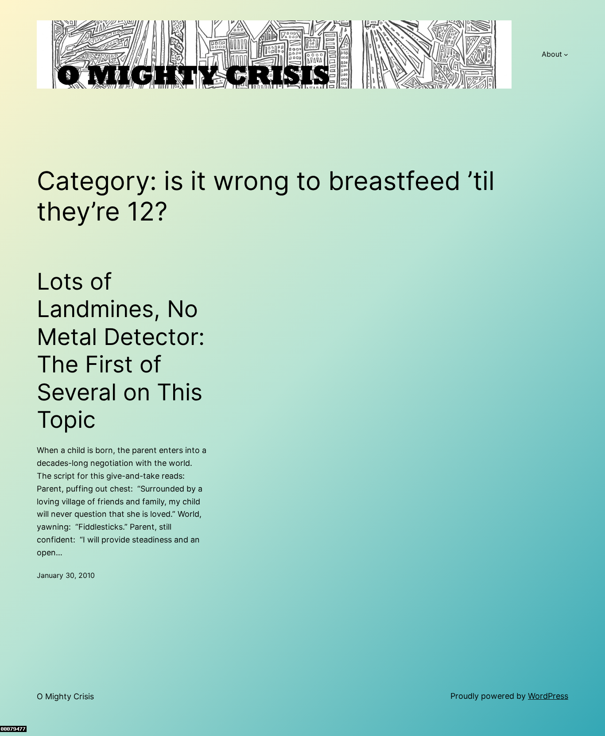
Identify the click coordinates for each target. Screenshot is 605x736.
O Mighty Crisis (65, 696)
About (552, 54)
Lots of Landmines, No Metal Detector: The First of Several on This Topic (121, 351)
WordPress (548, 696)
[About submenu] (566, 54)
